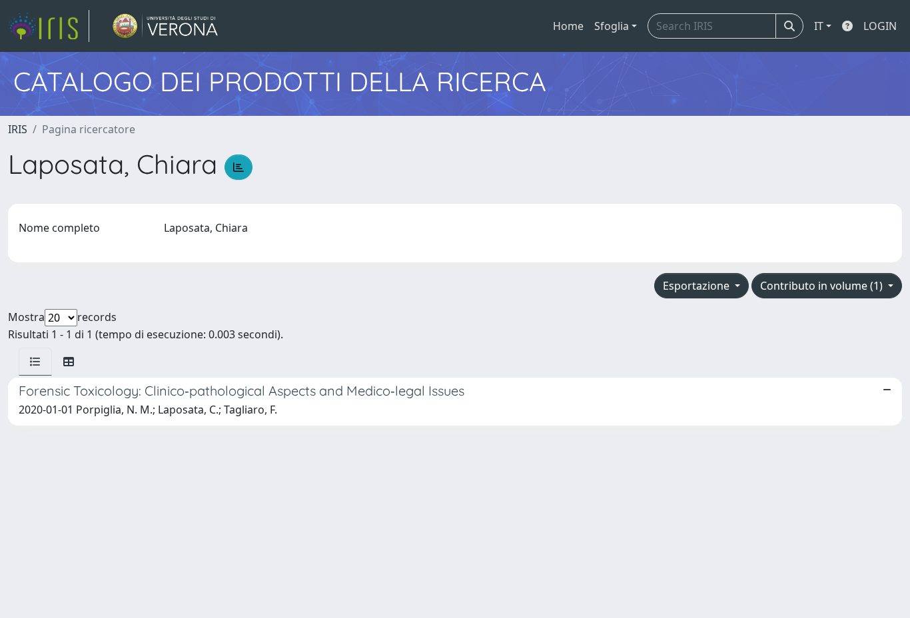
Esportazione (697, 285)
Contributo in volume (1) (822, 285)
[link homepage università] (165, 26)
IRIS (17, 129)
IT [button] (818, 26)
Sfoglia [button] (611, 26)
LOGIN (880, 26)
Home (568, 26)
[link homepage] (48, 26)
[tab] (35, 362)
